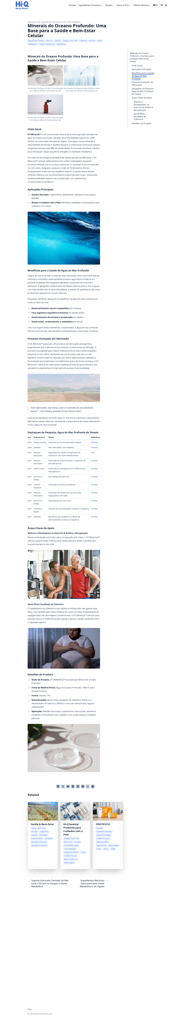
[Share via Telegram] (93, 786)
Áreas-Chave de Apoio (142, 97)
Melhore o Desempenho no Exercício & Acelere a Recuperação (143, 106)
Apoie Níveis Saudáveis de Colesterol (140, 116)
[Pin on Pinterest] (78, 786)
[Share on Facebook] (83, 786)
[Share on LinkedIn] (58, 786)
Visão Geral (137, 65)
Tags (30, 1009)
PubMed (94, 442)
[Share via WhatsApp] (88, 786)
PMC (93, 452)
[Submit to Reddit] (73, 786)
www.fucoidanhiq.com (43, 1014)
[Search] (162, 5)
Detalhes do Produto (141, 123)
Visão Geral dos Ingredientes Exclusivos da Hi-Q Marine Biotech (54, 22)
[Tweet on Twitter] (63, 786)
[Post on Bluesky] (68, 786)
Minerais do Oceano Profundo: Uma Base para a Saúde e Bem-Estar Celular (142, 57)
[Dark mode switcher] (166, 5)
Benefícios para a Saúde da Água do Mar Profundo (143, 76)
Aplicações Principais (141, 69)
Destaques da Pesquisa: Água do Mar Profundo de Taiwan (143, 91)
